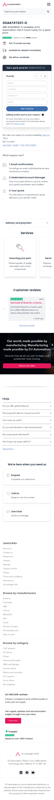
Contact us (8, 552)
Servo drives (8, 680)
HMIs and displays (11, 664)
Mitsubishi (7, 614)
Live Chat (7, 145)
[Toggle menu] (48, 4)
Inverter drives (9, 668)
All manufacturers (11, 630)
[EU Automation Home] (12, 4)
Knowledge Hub (10, 584)
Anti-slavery (8, 580)
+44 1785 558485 (28, 145)
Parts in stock (9, 634)
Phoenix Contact (10, 626)
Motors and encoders (12, 672)
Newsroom (8, 556)
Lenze (5, 622)
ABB (5, 606)
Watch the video (27, 365)
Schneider (7, 602)
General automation (12, 660)
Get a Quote (27, 108)
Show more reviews (27, 325)
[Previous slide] (6, 309)
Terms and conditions (12, 576)
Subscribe (13, 720)
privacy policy (19, 124)
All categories (9, 684)
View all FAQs (8, 449)
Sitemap (6, 564)
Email (15, 145)
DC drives (7, 652)
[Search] (49, 12)
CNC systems (9, 648)
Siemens (7, 598)
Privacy (6, 572)
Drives (6, 656)
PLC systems (8, 676)
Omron (6, 610)
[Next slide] (48, 309)
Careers (6, 560)
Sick (5, 618)
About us (7, 548)
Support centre (10, 568)
